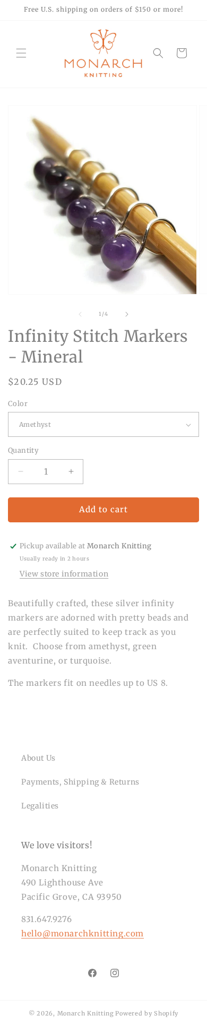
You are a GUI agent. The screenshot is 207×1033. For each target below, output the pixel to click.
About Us (38, 758)
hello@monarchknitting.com (82, 933)
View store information (64, 574)
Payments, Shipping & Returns (80, 782)
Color (18, 403)
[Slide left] (80, 314)
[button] (21, 53)
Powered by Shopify (146, 1013)
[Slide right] (127, 314)
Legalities (40, 806)
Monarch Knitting (85, 1013)
